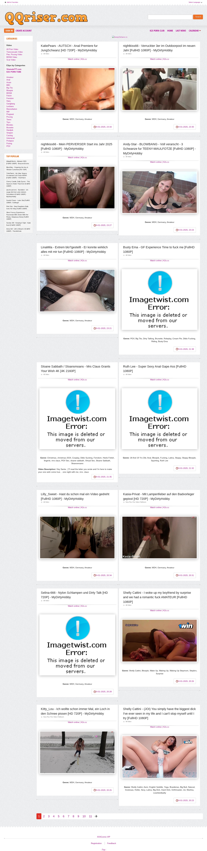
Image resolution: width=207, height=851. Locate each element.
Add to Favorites (11, 2)
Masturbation (11, 109)
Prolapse (10, 141)
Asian (8, 82)
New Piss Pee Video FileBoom (136, 502)
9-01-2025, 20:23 (186, 800)
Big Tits (9, 88)
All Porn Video (12, 49)
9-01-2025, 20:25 (104, 790)
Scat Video (10, 60)
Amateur (9, 77)
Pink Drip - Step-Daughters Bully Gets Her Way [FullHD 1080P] (17, 207)
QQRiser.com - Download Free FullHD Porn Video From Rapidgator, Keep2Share (46, 18)
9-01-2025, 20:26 (186, 681)
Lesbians (10, 106)
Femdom (10, 98)
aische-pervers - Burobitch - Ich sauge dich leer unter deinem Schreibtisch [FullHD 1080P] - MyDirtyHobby (17, 193)
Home (170, 30)
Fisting (9, 143)
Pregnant (10, 114)
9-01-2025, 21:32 (186, 468)
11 (90, 816)
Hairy (8, 101)
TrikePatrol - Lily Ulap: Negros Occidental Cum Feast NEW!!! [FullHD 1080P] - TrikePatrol (16, 176)
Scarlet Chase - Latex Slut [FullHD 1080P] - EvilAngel (18, 201)
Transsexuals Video (14, 52)
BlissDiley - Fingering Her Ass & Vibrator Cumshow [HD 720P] (17, 168)
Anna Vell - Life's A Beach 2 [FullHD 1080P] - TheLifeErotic (18, 230)
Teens (8, 120)
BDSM (9, 93)
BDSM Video (11, 57)
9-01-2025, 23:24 (186, 230)
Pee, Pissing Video (14, 54)
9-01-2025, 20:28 (104, 691)
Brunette (9, 128)
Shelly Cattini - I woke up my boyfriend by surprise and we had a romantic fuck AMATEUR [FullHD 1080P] (157, 597)
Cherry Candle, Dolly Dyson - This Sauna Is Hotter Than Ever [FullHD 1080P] (18, 184)
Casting (9, 135)
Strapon (9, 133)
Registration (96, 843)
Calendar (194, 31)
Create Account (24, 30)
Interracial (10, 138)
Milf (7, 112)
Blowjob (9, 90)
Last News (181, 30)
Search (198, 17)
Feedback (111, 843)
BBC (8, 85)
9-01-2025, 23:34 (104, 127)
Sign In (9, 30)
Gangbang (10, 104)
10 (84, 816)
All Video (46, 54)
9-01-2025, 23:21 (104, 328)
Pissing (9, 117)
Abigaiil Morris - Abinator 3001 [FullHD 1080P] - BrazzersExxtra (17, 162)
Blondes (9, 125)
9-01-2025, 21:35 (104, 477)
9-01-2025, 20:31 (186, 575)
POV (8, 146)
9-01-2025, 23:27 (104, 225)
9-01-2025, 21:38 (186, 349)
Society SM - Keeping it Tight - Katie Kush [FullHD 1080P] (18, 224)
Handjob (9, 130)
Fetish (9, 96)
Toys (8, 122)
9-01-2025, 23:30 (186, 127)
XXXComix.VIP (103, 837)
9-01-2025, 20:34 (104, 575)
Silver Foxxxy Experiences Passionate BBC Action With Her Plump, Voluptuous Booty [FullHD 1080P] (17, 216)
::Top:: (103, 849)
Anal (8, 80)
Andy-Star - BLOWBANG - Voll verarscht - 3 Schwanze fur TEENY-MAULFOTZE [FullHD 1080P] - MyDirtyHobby (159, 148)
